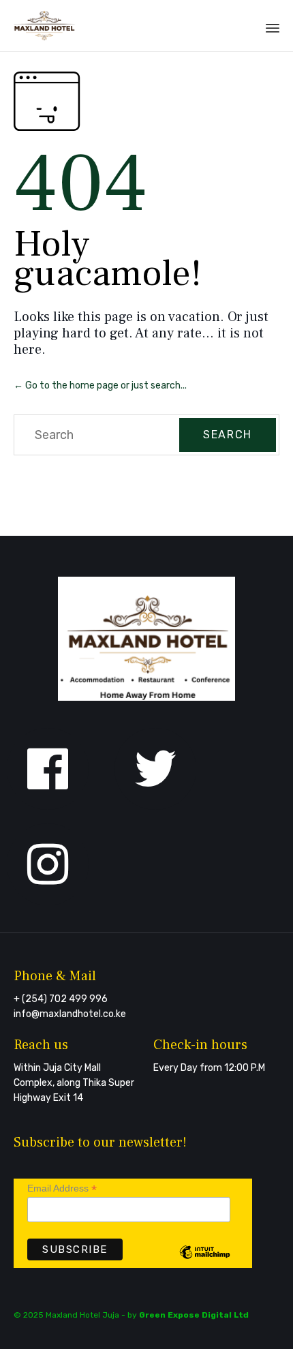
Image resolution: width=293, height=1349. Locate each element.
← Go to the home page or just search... (100, 385)
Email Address (62, 1188)
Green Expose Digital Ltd (194, 1315)
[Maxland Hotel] (45, 25)
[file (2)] (146, 697)
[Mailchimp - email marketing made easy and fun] (204, 1263)
